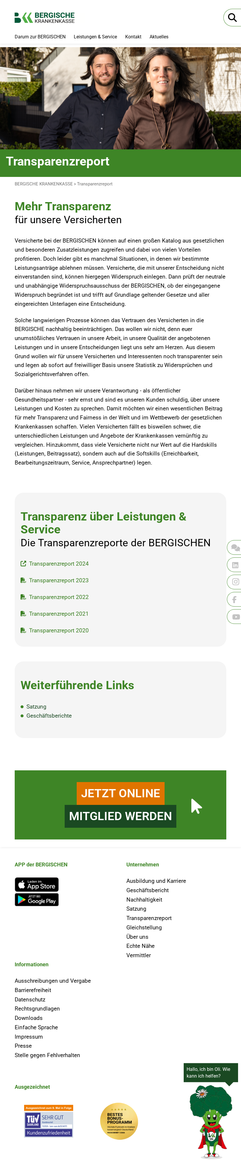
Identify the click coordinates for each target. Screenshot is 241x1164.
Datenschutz (30, 999)
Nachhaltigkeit (144, 899)
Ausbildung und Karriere (156, 881)
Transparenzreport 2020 (59, 630)
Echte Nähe (140, 946)
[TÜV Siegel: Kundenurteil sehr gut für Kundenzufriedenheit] (48, 1123)
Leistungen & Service (95, 37)
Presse (23, 1045)
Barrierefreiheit (33, 990)
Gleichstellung (144, 927)
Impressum (29, 1036)
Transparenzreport (95, 184)
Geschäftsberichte (49, 715)
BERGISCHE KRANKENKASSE (44, 184)
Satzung (36, 706)
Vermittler (138, 955)
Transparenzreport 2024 (59, 563)
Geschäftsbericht (147, 890)
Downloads (29, 1018)
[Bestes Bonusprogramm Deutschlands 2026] (119, 1122)
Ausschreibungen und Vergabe (53, 980)
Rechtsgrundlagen (37, 1008)
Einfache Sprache (36, 1027)
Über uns (137, 936)
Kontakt (133, 37)
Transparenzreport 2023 (59, 580)
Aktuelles (159, 37)
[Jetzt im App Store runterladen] (65, 884)
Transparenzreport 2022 (59, 597)
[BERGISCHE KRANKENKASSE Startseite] (49, 18)
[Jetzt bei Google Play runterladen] (65, 899)
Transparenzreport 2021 (59, 613)
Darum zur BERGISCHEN (40, 37)
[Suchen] (232, 17)
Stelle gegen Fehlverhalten (47, 1055)
